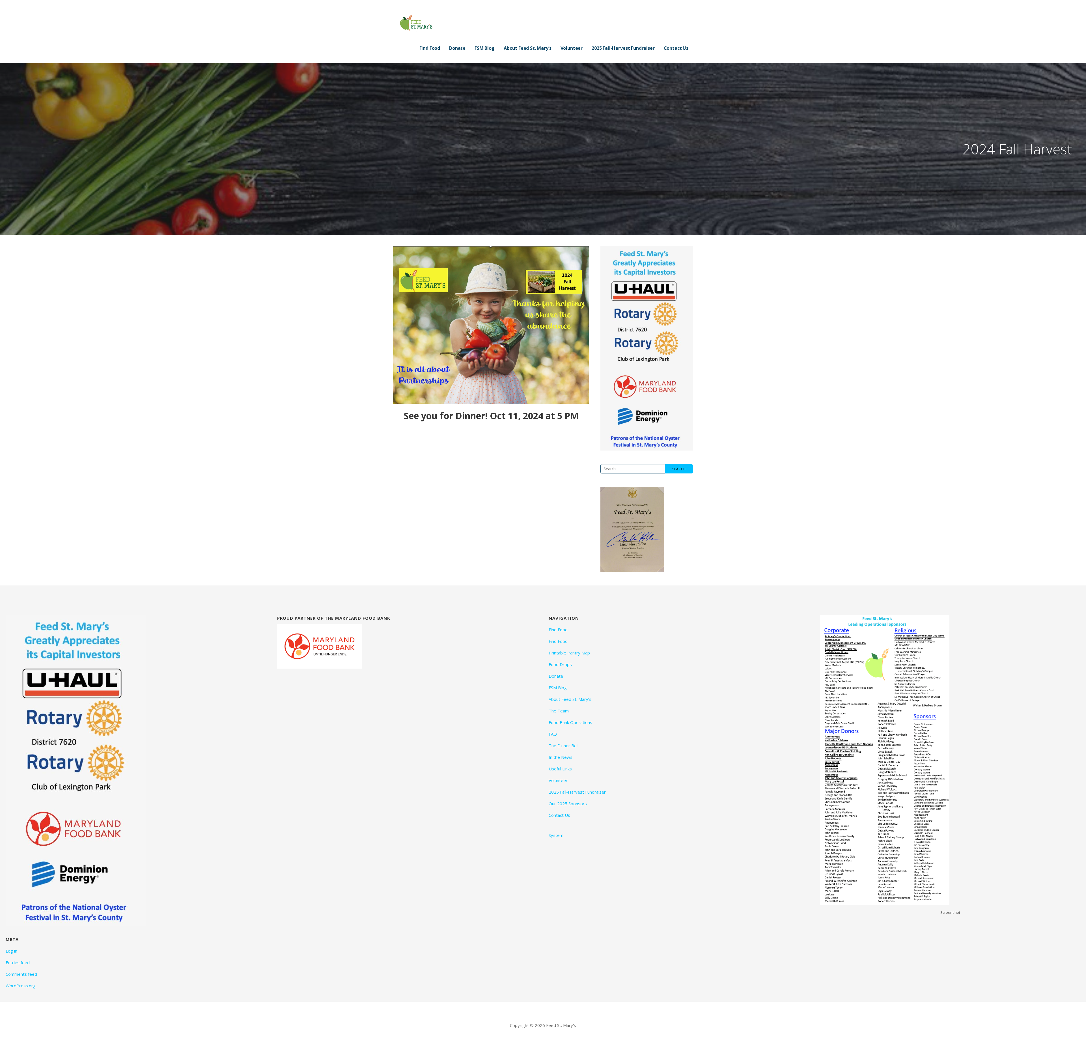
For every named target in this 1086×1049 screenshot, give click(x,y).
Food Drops (560, 664)
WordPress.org (21, 985)
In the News (560, 757)
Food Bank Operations (570, 722)
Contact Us (676, 48)
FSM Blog (485, 48)
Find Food (429, 48)
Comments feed (21, 974)
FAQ (553, 734)
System (556, 835)
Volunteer (572, 48)
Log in (11, 951)
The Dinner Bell (563, 745)
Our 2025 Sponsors (568, 803)
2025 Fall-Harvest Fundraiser (623, 48)
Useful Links (560, 769)
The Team (559, 711)
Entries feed (18, 962)
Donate (457, 48)
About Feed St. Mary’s (527, 48)
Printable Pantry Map (569, 653)
